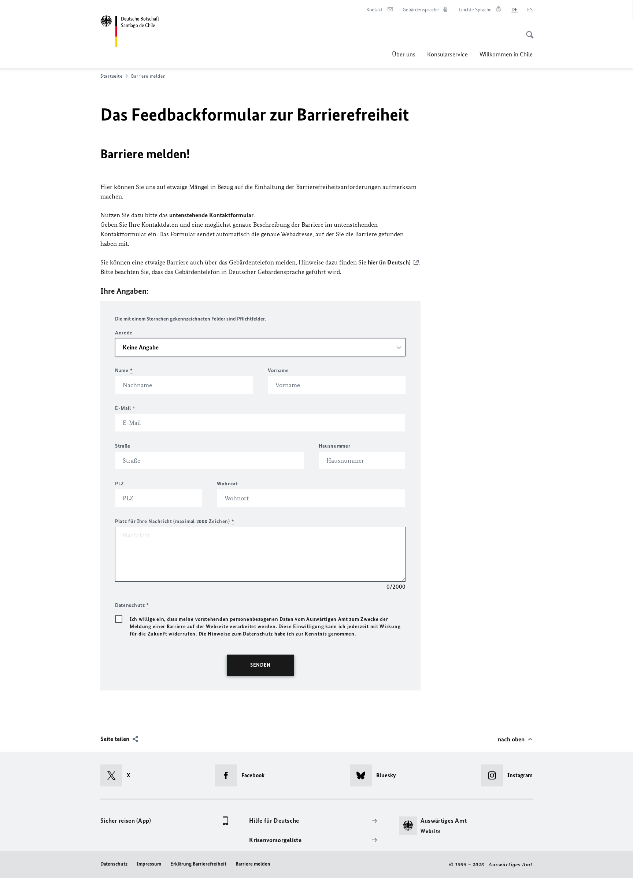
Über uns (403, 54)
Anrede (124, 333)
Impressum (149, 864)
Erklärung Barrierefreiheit (198, 864)
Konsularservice (447, 54)
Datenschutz (113, 864)
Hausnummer (335, 446)
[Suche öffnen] (527, 31)
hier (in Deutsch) (389, 262)
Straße (122, 446)
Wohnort (227, 484)
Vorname (278, 370)
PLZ (119, 484)
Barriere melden (253, 864)
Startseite (111, 76)
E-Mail (125, 408)
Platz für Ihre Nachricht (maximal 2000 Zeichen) (174, 521)
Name (124, 370)
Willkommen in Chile (506, 54)
